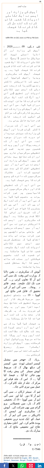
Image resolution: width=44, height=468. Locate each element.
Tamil (35, 460)
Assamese (15, 460)
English (25, 458)
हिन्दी (30, 458)
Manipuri (7, 460)
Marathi (36, 458)
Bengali (23, 460)
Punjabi (29, 460)
